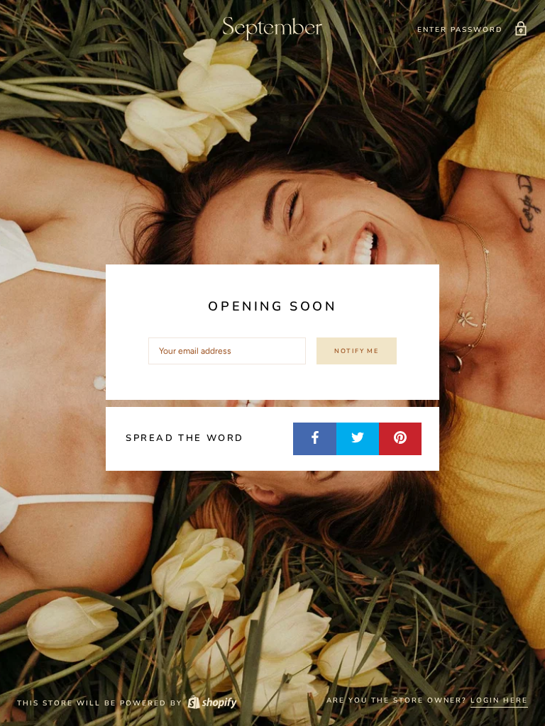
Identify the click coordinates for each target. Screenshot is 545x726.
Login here (499, 700)
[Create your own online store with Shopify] (211, 703)
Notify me (356, 351)
